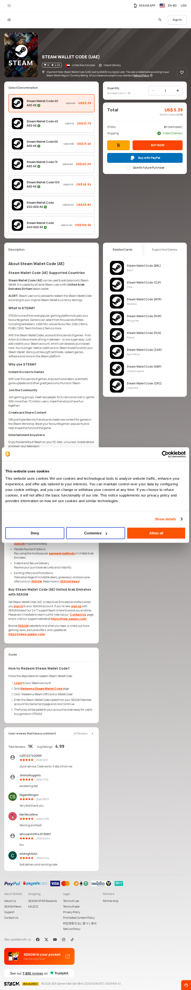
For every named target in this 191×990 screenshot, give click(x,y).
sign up (76, 606)
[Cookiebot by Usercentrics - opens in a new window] (165, 454)
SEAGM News (69, 581)
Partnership (110, 901)
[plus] (178, 91)
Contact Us (78, 615)
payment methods (62, 553)
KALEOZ (33, 906)
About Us (10, 901)
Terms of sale (71, 906)
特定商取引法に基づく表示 (80, 923)
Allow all (156, 533)
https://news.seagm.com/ (26, 634)
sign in (18, 606)
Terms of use (71, 901)
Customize (93, 533)
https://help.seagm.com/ (69, 619)
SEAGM (19, 544)
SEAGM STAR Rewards (42, 901)
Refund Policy (71, 929)
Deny (35, 533)
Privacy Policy (71, 912)
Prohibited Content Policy (79, 918)
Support (9, 912)
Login (18, 683)
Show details (165, 519)
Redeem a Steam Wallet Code (41, 689)
